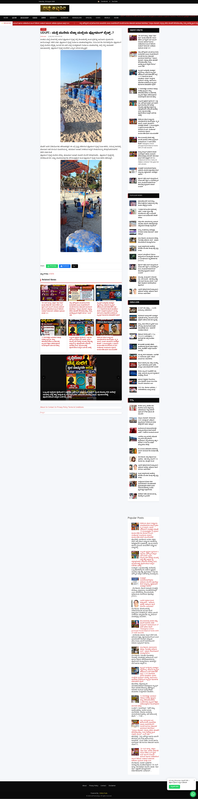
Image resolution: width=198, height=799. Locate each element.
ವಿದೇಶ (43, 18)
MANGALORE (77, 18)
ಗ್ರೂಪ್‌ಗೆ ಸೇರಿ (174, 787)
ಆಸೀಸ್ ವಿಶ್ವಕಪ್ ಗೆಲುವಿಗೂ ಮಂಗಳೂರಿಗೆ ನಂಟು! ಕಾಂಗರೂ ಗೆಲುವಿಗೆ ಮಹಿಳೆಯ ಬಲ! (147, 382)
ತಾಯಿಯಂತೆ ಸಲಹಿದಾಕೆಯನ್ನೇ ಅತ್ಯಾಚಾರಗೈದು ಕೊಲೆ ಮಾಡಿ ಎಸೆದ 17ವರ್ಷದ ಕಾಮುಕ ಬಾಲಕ (148, 431)
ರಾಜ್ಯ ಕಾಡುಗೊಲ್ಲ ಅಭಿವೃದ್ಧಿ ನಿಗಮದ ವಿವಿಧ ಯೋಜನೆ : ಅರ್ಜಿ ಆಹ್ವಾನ (148, 232)
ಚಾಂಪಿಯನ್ (24, 18)
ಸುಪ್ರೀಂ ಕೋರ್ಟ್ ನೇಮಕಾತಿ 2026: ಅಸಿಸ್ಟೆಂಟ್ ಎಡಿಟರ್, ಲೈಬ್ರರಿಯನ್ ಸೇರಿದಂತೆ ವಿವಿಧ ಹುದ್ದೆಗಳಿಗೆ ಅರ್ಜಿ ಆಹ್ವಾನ (147, 421)
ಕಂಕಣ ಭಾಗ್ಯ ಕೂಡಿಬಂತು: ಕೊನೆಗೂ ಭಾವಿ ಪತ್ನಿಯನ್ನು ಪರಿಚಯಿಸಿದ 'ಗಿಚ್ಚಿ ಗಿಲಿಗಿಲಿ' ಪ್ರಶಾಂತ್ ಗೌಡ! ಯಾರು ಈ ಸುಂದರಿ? (146, 410)
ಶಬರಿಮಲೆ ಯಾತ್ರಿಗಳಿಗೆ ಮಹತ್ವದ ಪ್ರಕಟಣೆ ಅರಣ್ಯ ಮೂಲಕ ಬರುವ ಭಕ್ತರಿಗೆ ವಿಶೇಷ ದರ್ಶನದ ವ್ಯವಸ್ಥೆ (148, 318)
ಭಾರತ (14, 18)
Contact (103, 786)
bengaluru (152, 16)
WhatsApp (53, 266)
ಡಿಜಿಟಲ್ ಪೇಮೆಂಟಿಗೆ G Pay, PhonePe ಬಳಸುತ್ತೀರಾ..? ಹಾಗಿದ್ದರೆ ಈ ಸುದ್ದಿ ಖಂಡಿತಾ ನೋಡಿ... (147, 338)
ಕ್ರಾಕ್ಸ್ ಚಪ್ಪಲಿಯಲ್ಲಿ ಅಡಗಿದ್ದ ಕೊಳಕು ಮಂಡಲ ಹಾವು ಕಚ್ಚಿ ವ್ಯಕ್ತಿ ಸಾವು (148, 249)
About (84, 786)
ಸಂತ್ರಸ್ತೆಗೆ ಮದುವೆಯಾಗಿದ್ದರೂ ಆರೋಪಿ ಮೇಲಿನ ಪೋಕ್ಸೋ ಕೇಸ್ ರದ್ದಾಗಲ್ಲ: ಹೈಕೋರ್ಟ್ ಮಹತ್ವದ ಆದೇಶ (148, 172)
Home (6, 18)
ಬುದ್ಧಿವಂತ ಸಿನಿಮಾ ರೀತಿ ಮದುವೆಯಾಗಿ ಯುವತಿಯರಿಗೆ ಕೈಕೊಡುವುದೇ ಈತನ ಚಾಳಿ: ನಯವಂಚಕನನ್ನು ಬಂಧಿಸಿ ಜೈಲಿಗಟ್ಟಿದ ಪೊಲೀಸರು (147, 486)
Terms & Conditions (76, 407)
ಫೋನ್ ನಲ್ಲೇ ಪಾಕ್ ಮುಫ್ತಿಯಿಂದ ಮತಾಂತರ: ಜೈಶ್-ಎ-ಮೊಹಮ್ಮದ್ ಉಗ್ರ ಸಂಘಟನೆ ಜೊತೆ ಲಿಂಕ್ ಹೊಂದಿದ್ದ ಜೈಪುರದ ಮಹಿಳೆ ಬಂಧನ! (148, 183)
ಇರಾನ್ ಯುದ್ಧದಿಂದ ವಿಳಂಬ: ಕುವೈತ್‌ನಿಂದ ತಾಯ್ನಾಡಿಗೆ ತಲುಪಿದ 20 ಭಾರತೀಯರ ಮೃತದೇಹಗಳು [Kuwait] (148, 258)
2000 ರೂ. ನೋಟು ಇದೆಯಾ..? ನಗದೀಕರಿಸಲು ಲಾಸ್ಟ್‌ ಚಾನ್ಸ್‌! (147, 389)
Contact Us (52, 407)
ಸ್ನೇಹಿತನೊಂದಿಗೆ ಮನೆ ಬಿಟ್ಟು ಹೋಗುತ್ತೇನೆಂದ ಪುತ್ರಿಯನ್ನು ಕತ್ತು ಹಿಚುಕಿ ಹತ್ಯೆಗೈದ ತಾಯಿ (148, 203)
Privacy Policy (62, 407)
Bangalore (144, 16)
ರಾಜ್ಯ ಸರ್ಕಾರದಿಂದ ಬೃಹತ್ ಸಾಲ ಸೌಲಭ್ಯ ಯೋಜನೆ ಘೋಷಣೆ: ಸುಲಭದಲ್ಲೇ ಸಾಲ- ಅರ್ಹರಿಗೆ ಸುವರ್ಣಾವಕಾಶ (148, 327)
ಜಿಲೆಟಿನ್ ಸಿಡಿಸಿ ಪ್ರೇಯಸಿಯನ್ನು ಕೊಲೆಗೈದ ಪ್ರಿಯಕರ (147, 495)
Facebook (104, 2)
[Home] (53, 8)
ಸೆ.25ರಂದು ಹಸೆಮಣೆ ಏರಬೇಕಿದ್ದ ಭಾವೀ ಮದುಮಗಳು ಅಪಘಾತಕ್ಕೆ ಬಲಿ (148, 451)
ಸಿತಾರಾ (35, 18)
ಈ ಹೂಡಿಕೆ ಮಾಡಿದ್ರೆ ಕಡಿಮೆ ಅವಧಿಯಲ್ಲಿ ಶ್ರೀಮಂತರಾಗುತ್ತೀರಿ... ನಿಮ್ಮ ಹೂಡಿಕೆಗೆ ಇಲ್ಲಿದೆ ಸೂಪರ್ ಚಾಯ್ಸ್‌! (148, 348)
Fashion (173, 16)
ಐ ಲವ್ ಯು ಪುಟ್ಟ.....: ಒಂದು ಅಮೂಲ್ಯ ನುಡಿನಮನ (147, 309)
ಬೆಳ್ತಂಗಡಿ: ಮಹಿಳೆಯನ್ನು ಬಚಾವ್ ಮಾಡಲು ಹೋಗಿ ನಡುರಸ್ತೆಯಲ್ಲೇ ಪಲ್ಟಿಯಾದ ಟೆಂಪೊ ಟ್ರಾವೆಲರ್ (148, 224)
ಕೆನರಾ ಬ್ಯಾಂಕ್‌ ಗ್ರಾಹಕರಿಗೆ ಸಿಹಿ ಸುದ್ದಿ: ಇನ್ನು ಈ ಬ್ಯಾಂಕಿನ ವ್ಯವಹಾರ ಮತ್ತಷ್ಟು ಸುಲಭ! (148, 373)
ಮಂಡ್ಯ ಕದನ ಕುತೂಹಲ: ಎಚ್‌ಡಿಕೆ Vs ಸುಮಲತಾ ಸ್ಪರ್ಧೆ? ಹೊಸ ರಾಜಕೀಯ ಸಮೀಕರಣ (148, 357)
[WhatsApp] (193, 794)
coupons (166, 16)
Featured (180, 16)
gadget (186, 16)
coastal (160, 16)
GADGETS (53, 18)
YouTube (115, 2)
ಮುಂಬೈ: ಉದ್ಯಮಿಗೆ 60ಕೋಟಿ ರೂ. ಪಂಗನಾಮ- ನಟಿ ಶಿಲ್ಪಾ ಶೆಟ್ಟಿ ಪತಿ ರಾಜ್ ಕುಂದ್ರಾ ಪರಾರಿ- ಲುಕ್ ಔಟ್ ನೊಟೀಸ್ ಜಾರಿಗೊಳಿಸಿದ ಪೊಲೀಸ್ (148, 281)
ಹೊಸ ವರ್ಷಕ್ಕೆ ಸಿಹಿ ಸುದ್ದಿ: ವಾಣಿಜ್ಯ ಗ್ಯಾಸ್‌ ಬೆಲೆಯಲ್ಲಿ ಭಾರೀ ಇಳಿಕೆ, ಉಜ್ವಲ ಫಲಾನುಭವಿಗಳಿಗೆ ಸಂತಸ (148, 365)
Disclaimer (112, 786)
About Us (44, 407)
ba (138, 16)
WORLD (107, 18)
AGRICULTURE (131, 16)
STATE (98, 18)
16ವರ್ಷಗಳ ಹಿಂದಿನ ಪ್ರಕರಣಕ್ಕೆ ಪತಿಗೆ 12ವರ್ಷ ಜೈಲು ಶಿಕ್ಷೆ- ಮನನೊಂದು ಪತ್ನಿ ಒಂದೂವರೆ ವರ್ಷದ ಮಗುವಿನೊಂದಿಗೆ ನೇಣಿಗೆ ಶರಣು (148, 214)
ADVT (123, 16)
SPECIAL (89, 18)
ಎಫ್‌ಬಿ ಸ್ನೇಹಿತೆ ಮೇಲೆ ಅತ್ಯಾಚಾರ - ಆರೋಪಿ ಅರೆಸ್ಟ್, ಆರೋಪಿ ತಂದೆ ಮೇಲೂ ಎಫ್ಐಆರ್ (148, 292)
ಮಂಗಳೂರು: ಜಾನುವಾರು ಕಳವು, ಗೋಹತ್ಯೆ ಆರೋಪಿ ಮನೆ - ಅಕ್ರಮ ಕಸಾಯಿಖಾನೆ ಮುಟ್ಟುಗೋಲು (148, 240)
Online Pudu (103, 793)
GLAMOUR (64, 18)
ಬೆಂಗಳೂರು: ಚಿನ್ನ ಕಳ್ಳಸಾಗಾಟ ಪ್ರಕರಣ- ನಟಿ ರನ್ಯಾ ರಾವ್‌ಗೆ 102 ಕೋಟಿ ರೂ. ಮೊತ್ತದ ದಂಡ (148, 459)
